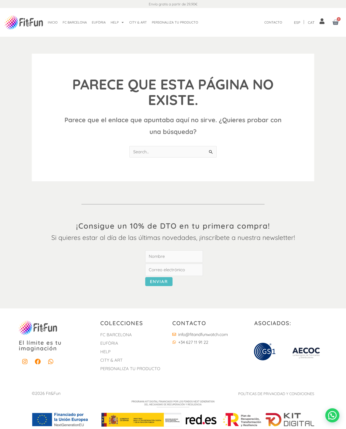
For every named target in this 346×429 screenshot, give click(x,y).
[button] (332, 415)
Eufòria (99, 22)
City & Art (138, 22)
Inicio (53, 22)
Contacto (273, 22)
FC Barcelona (75, 22)
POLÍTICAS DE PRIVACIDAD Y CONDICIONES (276, 393)
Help (115, 22)
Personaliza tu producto (175, 22)
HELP (105, 351)
